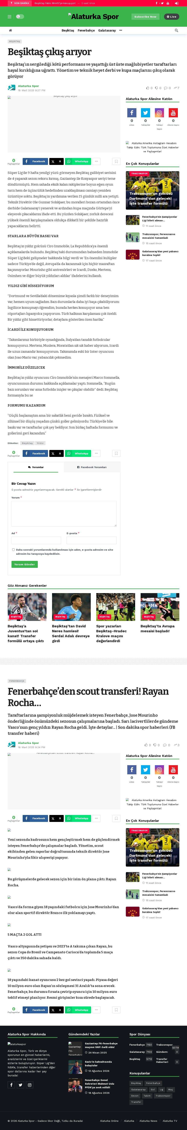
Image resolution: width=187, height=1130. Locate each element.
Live (173, 16)
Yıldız (40, 443)
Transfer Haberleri (167, 1060)
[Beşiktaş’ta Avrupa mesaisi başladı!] (160, 607)
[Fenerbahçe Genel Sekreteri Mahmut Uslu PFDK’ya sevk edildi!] (75, 1085)
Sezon (135, 1096)
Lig (161, 1089)
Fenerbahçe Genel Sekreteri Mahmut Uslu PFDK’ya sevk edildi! (99, 1084)
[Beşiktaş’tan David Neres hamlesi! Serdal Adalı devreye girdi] (71, 607)
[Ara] (176, 30)
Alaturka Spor (28, 86)
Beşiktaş (14, 41)
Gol (153, 1089)
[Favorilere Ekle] (116, 161)
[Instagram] (29, 1084)
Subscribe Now (145, 16)
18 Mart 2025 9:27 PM (31, 90)
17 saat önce (154, 260)
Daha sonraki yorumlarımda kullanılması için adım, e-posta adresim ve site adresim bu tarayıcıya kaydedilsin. (64, 551)
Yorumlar (38, 467)
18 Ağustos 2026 (99, 1092)
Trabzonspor (139, 173)
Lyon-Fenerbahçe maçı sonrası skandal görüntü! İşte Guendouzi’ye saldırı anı (79, 3)
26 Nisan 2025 (97, 1052)
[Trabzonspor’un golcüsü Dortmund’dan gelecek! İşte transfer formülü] (152, 190)
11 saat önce (153, 225)
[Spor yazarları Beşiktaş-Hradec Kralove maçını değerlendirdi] (115, 607)
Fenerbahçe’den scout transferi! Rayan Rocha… (88, 697)
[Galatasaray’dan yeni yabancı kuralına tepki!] (133, 255)
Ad (14, 533)
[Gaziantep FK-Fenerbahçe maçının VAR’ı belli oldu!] (75, 1048)
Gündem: (167, 1051)
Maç (170, 1089)
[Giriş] (176, 3)
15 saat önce (154, 243)
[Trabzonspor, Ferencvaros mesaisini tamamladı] (133, 237)
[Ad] (152, 147)
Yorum (17, 497)
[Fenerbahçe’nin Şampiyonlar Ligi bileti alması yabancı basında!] (133, 220)
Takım (147, 1096)
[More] (120, 30)
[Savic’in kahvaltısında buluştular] (75, 1067)
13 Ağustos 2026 (98, 1070)
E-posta (73, 533)
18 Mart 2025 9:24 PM (31, 747)
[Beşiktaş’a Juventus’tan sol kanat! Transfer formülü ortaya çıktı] (27, 607)
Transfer (136, 1102)
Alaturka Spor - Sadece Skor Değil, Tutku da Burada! (50, 1120)
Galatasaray (140, 1051)
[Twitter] (20, 1084)
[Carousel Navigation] (163, 3)
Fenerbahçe (16, 681)
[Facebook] (11, 1084)
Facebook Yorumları (93, 467)
